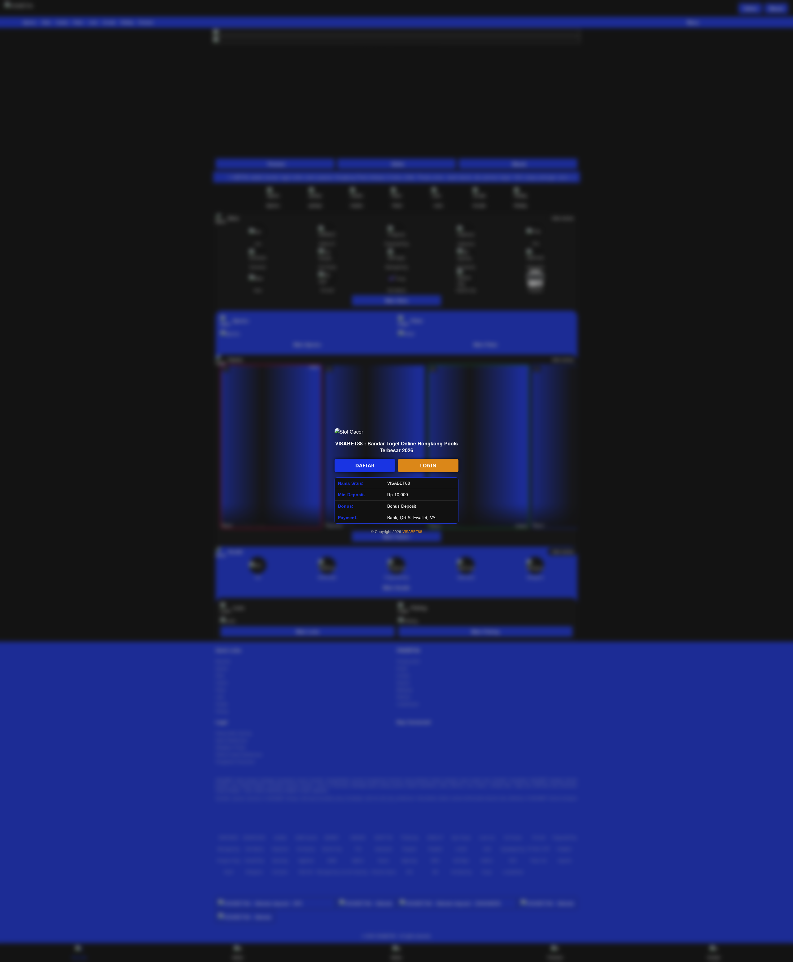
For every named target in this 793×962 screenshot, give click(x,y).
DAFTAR (365, 465)
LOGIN (428, 465)
